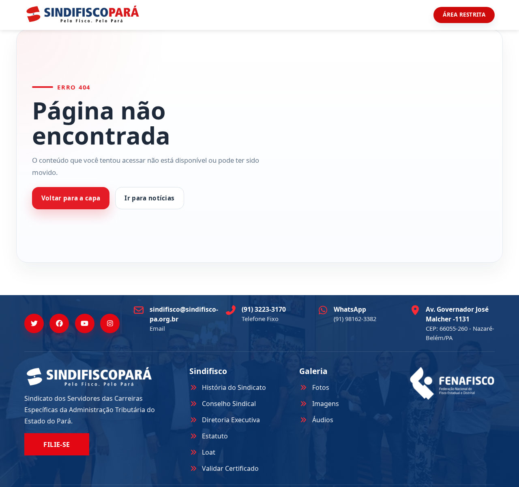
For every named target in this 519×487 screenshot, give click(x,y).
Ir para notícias (149, 198)
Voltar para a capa (71, 198)
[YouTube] (84, 323)
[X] (34, 323)
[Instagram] (110, 323)
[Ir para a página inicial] (82, 14)
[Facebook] (59, 323)
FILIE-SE (56, 444)
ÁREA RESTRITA (464, 14)
